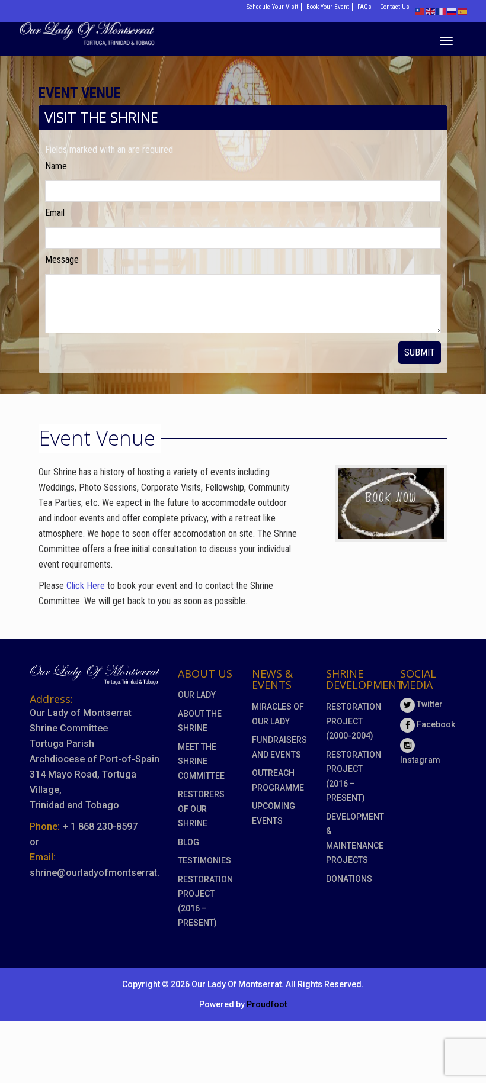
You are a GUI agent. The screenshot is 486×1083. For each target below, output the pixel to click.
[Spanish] (463, 11)
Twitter (429, 704)
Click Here (85, 585)
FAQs (364, 7)
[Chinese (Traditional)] (420, 11)
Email (55, 212)
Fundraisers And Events (279, 747)
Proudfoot (267, 1004)
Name (56, 166)
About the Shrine (200, 721)
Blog (188, 842)
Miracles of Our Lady (278, 714)
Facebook (435, 724)
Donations (349, 879)
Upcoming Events (273, 813)
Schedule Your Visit (272, 7)
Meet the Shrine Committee (201, 761)
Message (62, 259)
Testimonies (204, 860)
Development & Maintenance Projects (354, 838)
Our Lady (197, 695)
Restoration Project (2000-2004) (353, 721)
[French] (441, 11)
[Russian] (452, 11)
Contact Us (395, 7)
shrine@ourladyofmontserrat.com (104, 872)
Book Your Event (327, 7)
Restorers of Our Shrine (201, 808)
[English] (431, 11)
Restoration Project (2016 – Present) (205, 901)
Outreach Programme (278, 780)
